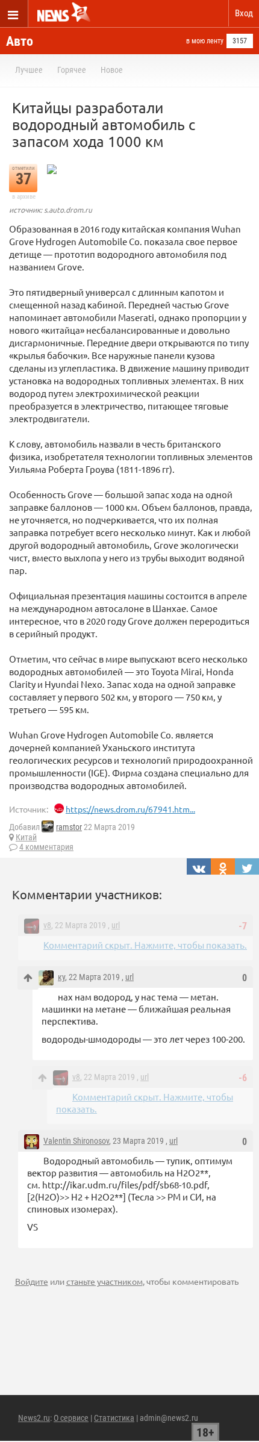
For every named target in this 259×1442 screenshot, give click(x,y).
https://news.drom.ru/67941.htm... (130, 809)
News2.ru (34, 1418)
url (115, 925)
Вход (244, 13)
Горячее (71, 70)
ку (61, 977)
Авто (19, 41)
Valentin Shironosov (76, 1141)
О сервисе (71, 1418)
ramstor (69, 827)
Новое (112, 70)
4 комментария (46, 847)
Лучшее (29, 70)
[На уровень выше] (28, 978)
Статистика (114, 1418)
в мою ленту (204, 41)
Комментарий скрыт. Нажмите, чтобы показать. (145, 944)
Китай (26, 837)
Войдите (31, 1281)
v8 (47, 925)
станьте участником (104, 1281)
